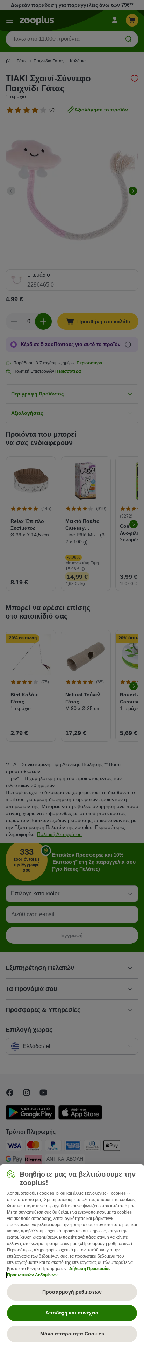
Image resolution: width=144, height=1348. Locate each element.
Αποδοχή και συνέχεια (72, 1313)
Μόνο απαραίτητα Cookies (72, 1333)
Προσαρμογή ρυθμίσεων (72, 1292)
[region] (72, 1256)
